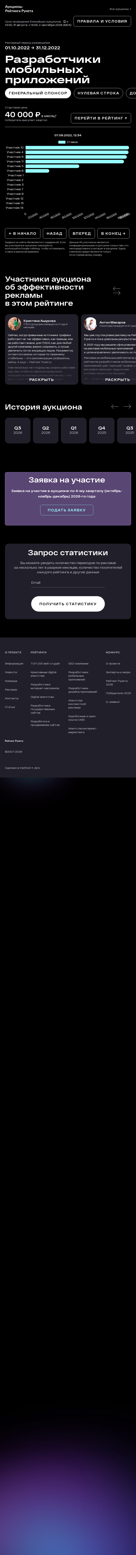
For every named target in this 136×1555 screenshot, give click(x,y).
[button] (116, 288)
